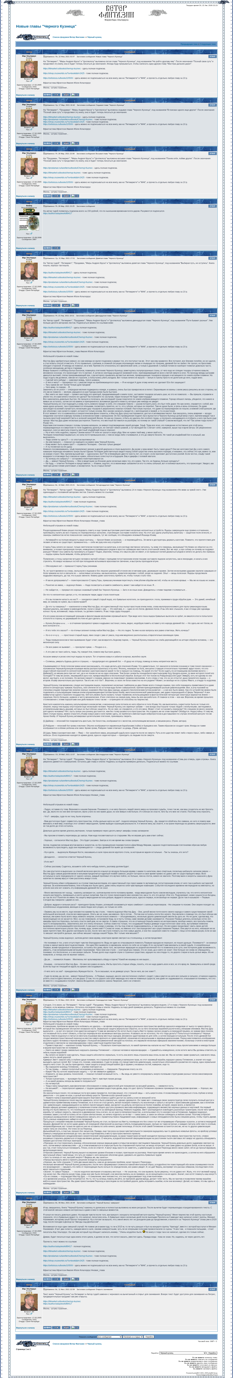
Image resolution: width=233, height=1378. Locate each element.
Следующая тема (208, 44)
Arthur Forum (213, 1375)
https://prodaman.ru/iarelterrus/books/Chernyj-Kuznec (68, 119)
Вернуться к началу (25, 95)
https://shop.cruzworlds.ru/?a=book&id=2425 (63, 73)
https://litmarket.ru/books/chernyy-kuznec (62, 68)
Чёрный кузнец (94, 37)
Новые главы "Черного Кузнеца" (46, 26)
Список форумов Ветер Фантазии (68, 37)
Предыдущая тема (189, 44)
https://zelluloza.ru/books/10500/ (58, 78)
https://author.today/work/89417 (57, 213)
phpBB (196, 1373)
